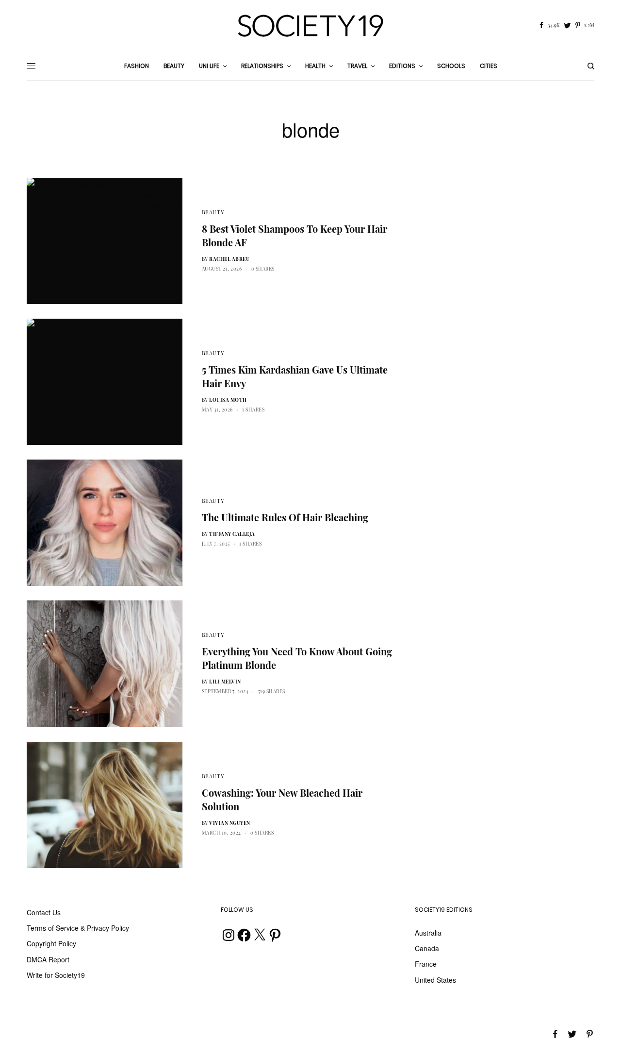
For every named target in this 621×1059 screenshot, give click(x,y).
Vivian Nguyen (229, 823)
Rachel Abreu (229, 259)
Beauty (213, 212)
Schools (451, 66)
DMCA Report (48, 959)
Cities (488, 66)
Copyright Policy (51, 943)
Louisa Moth (228, 399)
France (426, 964)
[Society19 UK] (310, 26)
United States (435, 980)
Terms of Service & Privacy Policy (78, 928)
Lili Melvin (225, 681)
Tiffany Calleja (232, 533)
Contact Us (44, 912)
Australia (428, 933)
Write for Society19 (56, 975)
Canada (427, 948)
